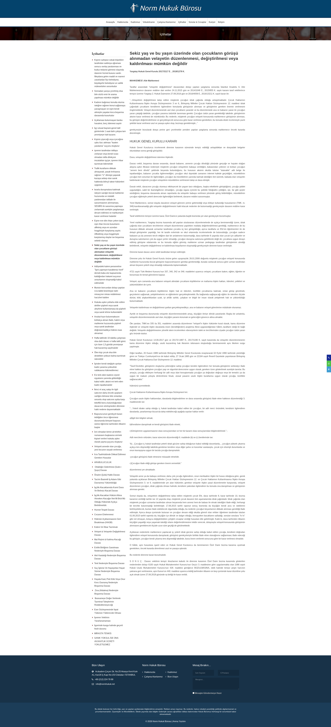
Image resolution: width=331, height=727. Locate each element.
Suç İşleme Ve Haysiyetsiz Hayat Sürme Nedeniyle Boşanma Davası (109, 571)
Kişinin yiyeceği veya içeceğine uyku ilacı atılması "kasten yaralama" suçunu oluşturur (108, 142)
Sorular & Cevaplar (197, 22)
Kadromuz (135, 22)
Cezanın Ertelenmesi (104, 514)
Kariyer (212, 22)
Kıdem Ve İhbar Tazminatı (106, 527)
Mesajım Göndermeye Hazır (208, 693)
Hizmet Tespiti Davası (104, 510)
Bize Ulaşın (173, 677)
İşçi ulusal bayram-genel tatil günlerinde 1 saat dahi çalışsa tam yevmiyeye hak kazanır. (110, 131)
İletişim (221, 22)
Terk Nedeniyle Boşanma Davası (109, 563)
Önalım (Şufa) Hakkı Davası (107, 475)
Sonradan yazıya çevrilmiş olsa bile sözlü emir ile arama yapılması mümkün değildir (108, 94)
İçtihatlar (182, 22)
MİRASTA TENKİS (102, 633)
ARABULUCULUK (103, 462)
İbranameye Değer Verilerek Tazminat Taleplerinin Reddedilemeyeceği (107, 601)
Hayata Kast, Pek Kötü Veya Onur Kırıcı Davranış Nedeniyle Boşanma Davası (109, 582)
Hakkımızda (122, 22)
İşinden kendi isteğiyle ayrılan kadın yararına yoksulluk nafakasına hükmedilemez (107, 367)
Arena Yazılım (179, 721)
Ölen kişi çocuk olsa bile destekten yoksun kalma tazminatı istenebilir (109, 355)
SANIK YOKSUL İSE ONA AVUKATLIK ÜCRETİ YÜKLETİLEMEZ (106, 641)
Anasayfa (110, 22)
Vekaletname (149, 22)
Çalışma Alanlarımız (166, 22)
